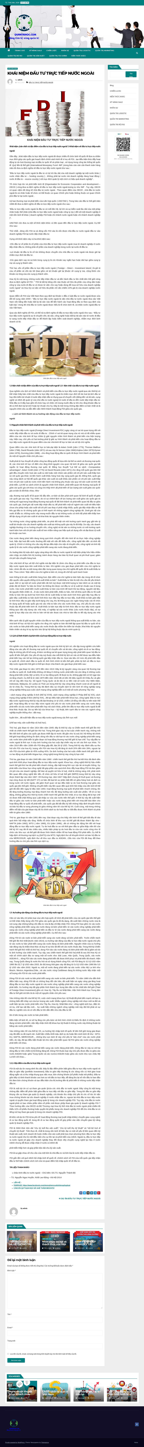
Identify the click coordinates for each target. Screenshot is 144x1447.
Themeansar (45, 1442)
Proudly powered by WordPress (15, 1442)
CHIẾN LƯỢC (51, 50)
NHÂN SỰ (65, 50)
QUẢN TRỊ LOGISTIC (82, 50)
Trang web (11, 1341)
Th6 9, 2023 (48, 1398)
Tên (9, 1314)
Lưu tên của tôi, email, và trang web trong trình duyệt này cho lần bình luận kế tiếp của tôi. (43, 1354)
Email (10, 1327)
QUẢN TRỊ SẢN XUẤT (36, 56)
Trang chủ (20, 50)
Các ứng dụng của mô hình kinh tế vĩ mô (120, 1394)
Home (136, 1442)
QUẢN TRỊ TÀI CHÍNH (58, 56)
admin (20, 80)
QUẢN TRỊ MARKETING (104, 50)
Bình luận (11, 1271)
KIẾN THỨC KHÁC (78, 56)
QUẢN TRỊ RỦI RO (15, 56)
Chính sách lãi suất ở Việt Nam (55, 1393)
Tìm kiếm (113, 67)
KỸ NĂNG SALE (35, 50)
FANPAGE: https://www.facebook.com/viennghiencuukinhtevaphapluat (42, 1185)
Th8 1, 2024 (15, 1398)
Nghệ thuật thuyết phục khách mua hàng (20, 1394)
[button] (137, 53)
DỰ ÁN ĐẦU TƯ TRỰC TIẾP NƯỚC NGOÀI (80, 1198)
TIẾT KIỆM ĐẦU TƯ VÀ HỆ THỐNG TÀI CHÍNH (20, 1244)
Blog (112, 85)
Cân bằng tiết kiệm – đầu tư (88, 1393)
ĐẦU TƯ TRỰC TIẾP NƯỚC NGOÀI (41, 82)
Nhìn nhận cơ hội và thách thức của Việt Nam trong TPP (54, 1244)
